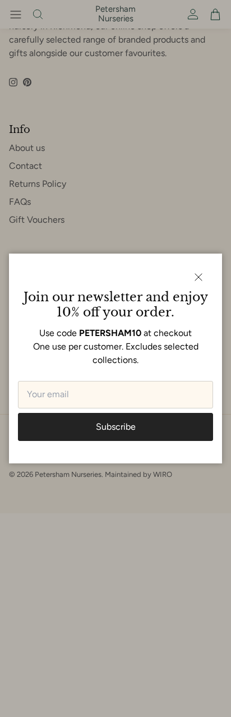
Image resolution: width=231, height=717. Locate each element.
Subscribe (116, 426)
